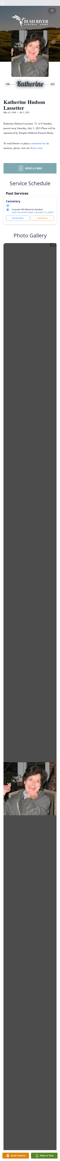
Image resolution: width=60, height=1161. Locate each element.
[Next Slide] (53, 789)
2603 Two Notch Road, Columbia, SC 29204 (32, 212)
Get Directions (18, 218)
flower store (36, 148)
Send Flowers (42, 218)
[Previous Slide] (6, 789)
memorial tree (38, 143)
